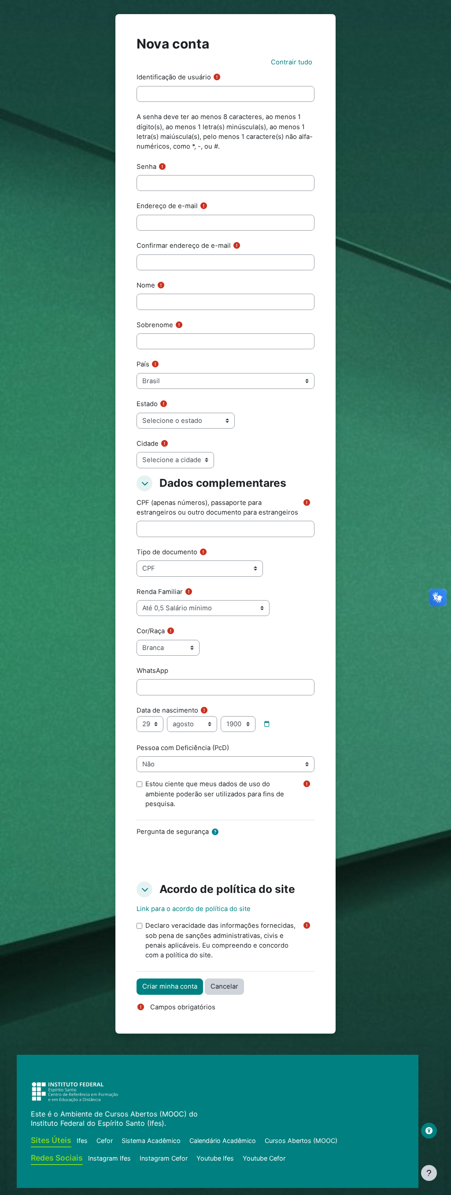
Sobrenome (155, 325)
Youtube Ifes (215, 1158)
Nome (146, 285)
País (143, 364)
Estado (147, 404)
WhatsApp (152, 671)
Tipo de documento (167, 552)
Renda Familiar (160, 592)
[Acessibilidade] (429, 1131)
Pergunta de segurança (173, 832)
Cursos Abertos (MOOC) (301, 1140)
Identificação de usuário (174, 77)
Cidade (148, 444)
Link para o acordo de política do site (194, 909)
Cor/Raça (151, 631)
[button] (291, 62)
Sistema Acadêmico (151, 1140)
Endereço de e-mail (167, 206)
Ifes (82, 1140)
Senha (146, 167)
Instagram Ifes (109, 1158)
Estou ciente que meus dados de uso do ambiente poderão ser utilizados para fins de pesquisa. (214, 794)
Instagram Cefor (164, 1158)
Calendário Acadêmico (222, 1140)
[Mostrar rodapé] (429, 1173)
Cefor (104, 1140)
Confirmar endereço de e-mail (184, 246)
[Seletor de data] (266, 724)
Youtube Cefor (264, 1158)
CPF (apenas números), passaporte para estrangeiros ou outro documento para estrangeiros (217, 507)
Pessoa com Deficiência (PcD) (183, 748)
